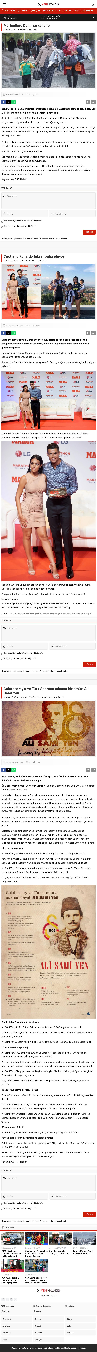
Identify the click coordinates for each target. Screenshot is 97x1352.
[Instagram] (11, 1299)
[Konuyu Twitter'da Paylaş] (8, 102)
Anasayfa (7, 30)
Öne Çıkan (15, 260)
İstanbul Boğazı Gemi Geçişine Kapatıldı (82, 1252)
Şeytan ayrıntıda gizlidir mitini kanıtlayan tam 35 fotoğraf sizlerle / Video (36, 1280)
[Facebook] (3, 1299)
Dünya (14, 30)
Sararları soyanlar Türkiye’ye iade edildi (58, 1252)
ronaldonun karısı (69, 614)
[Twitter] (7, 1299)
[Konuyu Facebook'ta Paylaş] (3, 102)
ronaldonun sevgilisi (84, 614)
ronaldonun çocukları (34, 614)
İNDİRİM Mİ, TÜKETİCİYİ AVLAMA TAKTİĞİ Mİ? (41, 10)
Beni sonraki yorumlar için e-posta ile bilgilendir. (23, 220)
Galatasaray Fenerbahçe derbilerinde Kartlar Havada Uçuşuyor (36, 1253)
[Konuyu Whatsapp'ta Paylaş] (13, 102)
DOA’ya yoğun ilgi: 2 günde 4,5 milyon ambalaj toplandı (10, 1280)
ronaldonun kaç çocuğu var (52, 614)
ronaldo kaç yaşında (18, 614)
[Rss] (15, 1299)
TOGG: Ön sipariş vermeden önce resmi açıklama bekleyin (11, 1253)
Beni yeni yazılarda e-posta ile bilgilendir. (20, 226)
